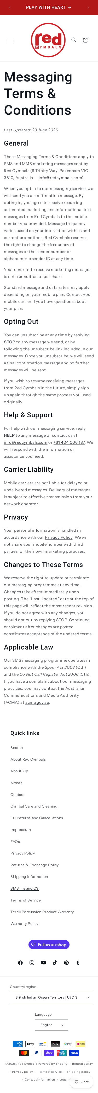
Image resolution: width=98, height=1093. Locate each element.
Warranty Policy (24, 923)
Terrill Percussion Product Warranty (42, 912)
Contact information (40, 1079)
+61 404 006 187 (69, 442)
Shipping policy (79, 1072)
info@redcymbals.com (60, 177)
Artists (16, 783)
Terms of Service (25, 900)
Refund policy (82, 1063)
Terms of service (50, 1072)
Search (16, 747)
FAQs (15, 841)
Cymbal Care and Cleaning (33, 806)
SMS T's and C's (24, 888)
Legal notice (69, 1079)
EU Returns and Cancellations (36, 818)
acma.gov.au (37, 702)
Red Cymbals (28, 1063)
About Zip (19, 771)
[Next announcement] (88, 7)
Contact (17, 794)
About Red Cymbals (28, 759)
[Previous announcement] (9, 7)
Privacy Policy (58, 537)
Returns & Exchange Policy (34, 865)
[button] (10, 40)
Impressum (20, 829)
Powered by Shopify (53, 1063)
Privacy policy (22, 1072)
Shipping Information (29, 876)
